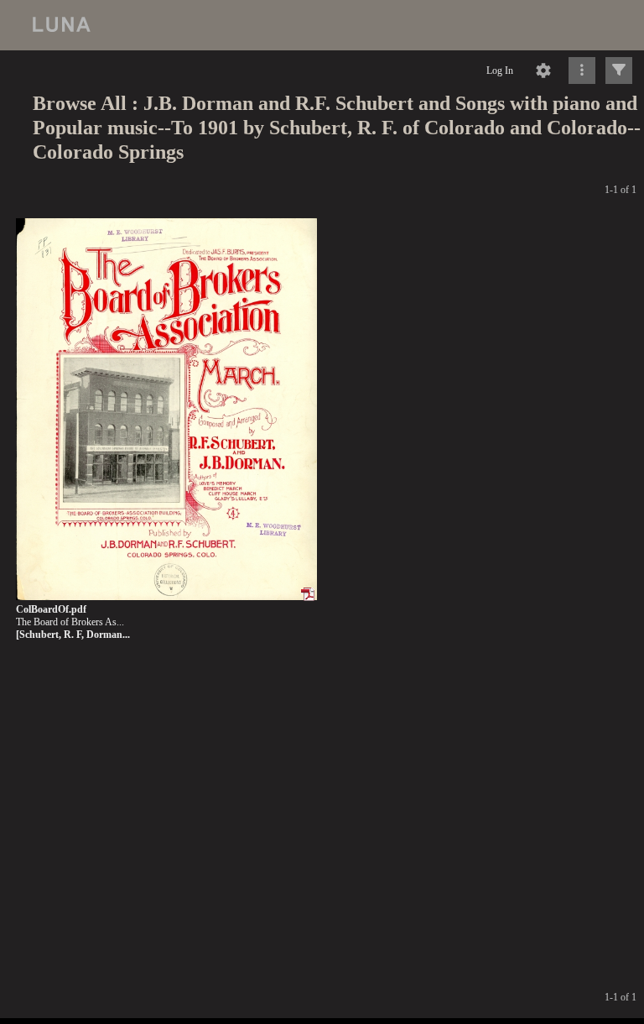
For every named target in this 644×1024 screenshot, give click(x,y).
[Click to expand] (618, 70)
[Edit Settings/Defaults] (543, 70)
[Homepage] (322, 25)
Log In (499, 70)
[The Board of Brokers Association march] (166, 410)
